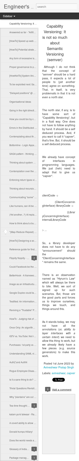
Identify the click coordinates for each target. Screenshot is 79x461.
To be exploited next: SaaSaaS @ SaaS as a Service (36, 84)
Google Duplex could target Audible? (28, 292)
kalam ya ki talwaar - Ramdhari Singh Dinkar (32, 414)
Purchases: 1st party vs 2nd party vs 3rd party (32, 344)
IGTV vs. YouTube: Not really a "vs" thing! (30, 336)
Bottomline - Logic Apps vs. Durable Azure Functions (36, 145)
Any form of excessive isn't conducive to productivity (36, 58)
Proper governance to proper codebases (30, 67)
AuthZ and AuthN (18, 362)
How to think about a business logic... (28, 223)
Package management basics (24, 457)
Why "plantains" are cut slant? (24, 396)
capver (71, 373)
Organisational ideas (20, 101)
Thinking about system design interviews (30, 162)
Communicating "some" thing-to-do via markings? (35, 197)
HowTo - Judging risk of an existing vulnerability (34, 318)
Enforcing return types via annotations (29, 179)
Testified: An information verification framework (33, 301)
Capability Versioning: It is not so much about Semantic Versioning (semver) (54, 42)
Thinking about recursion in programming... (31, 188)
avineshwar (58, 373)
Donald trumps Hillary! (21, 431)
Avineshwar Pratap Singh (59, 367)
